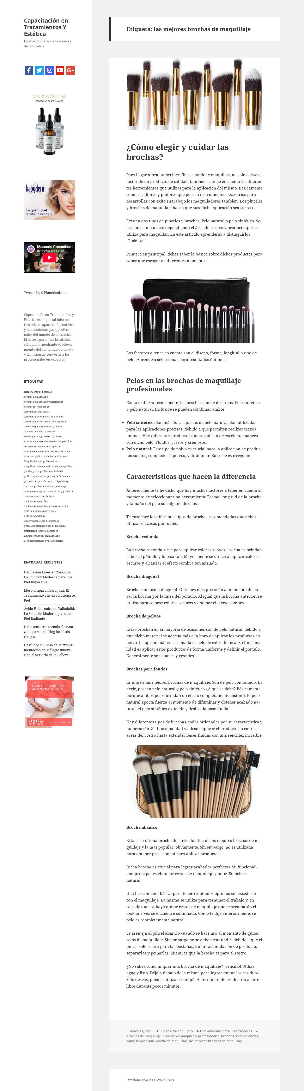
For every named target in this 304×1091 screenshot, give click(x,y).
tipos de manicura (56, 525)
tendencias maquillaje (36, 501)
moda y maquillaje (62, 466)
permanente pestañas (35, 481)
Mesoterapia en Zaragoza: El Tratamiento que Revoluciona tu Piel (49, 595)
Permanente (65, 476)
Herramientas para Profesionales (226, 1031)
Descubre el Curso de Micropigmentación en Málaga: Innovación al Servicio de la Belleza (49, 650)
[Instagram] (49, 70)
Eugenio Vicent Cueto (176, 1031)
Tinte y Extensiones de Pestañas (41, 520)
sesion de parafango (55, 486)
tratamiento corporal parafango (41, 530)
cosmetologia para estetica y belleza (43, 426)
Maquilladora (31, 461)
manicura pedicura (34, 456)
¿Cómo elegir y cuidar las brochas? (177, 151)
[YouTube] (60, 70)
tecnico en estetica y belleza (39, 496)
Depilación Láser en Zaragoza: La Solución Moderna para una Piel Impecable (48, 577)
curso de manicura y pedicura (40, 431)
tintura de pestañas (34, 525)
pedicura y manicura (35, 476)
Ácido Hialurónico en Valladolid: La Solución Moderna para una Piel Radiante (49, 613)
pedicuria (52, 476)
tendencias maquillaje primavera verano (46, 506)
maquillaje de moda (50, 461)
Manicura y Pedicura (56, 456)
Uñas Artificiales (54, 540)
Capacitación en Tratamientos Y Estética (46, 27)
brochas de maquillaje (36, 396)
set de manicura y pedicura (58, 491)
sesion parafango (33, 491)
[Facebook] (29, 70)
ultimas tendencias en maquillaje (42, 535)
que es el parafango (58, 481)
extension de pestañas (36, 441)
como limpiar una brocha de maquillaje (45, 421)
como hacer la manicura (37, 411)
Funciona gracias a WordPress (150, 1080)
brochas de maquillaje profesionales (43, 401)
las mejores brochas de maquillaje (42, 446)
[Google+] (70, 70)
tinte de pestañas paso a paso (40, 511)
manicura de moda (60, 451)
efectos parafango (33, 436)
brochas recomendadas (36, 406)
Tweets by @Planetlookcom (45, 292)
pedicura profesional (51, 471)
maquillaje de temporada (37, 466)
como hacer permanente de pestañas (43, 416)
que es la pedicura (34, 486)
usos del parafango (34, 540)
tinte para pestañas (34, 515)
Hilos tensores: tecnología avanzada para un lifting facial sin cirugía (49, 632)
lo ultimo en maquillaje (36, 451)
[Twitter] (39, 70)
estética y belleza (53, 436)
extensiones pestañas (60, 441)
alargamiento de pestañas (38, 391)
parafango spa (31, 471)
